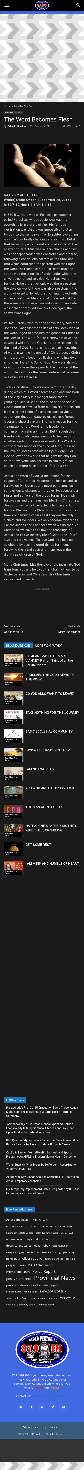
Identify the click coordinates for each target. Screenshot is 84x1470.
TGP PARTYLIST (67, 1298)
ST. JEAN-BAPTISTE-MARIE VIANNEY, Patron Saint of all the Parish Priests (49, 660)
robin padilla (30, 1291)
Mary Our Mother (69, 632)
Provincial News (55, 1278)
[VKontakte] (63, 1407)
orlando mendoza (54, 1258)
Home (7, 106)
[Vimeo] (52, 1407)
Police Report (43, 1271)
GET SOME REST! (38, 845)
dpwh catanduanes (18, 1245)
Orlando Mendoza (17, 126)
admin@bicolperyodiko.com (50, 1396)
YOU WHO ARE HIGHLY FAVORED (49, 788)
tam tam (52, 1298)
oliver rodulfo (32, 1258)
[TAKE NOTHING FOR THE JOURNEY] (13, 717)
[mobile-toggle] (6, 5)
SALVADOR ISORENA (53, 1291)
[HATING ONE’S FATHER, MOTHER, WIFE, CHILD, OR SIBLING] (13, 830)
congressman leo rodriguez (19, 1239)
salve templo (12, 1298)
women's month (46, 1304)
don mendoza (45, 1239)
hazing (57, 1252)
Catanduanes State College (19, 1233)
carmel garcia (65, 1226)
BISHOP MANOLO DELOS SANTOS (23, 1226)
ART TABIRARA (40, 1220)
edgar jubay (42, 1245)
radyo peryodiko (51, 1285)
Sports (25, 1298)
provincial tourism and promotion (23, 1285)
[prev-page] (6, 882)
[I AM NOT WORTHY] (13, 774)
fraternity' (46, 1252)
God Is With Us (13, 632)
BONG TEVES (49, 1226)
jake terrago (69, 1252)
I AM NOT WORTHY (39, 769)
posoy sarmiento (18, 1279)
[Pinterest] (26, 135)
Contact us (55, 1427)
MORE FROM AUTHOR (49, 645)
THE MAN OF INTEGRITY (44, 807)
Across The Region (18, 1219)
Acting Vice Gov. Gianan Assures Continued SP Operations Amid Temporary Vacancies (42, 1179)
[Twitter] (17, 135)
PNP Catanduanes (18, 1272)
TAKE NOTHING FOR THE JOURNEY (52, 712)
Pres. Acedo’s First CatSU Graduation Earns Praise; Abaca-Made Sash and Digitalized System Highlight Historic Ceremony (42, 1111)
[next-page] (12, 882)
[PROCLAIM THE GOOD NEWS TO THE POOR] (13, 679)
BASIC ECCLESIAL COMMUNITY (49, 731)
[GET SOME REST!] (13, 849)
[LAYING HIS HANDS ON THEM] (13, 755)
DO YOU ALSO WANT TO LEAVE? (50, 694)
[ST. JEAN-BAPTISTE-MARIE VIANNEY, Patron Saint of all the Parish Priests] (13, 660)
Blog (44, 1427)
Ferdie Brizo (33, 1252)
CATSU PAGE (67, 1233)
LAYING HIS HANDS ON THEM (47, 750)
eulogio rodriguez (15, 1252)
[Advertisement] (42, 58)
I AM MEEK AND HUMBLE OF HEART (52, 863)
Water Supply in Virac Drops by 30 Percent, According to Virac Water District (41, 1166)
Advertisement (31, 1427)
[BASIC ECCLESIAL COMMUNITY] (13, 736)
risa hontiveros (13, 1291)
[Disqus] (42, 1043)
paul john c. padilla (16, 1265)
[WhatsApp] (35, 135)
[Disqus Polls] (42, 940)
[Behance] (21, 1407)
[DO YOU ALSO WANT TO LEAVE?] (13, 698)
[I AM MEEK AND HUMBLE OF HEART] (13, 868)
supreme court (38, 1298)
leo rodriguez (13, 1258)
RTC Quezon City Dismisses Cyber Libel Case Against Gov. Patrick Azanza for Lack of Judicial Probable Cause (42, 1142)
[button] (78, 5)
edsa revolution (60, 1245)
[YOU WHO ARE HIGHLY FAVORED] (13, 792)
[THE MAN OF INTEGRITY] (13, 811)
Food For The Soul (24, 106)
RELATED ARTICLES (18, 645)
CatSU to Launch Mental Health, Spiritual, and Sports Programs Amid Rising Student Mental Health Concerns (41, 1154)
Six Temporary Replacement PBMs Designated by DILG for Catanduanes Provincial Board (42, 1191)
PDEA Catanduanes (40, 1265)
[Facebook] (8, 135)
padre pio (70, 1258)
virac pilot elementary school (20, 1304)
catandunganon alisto (47, 1233)
